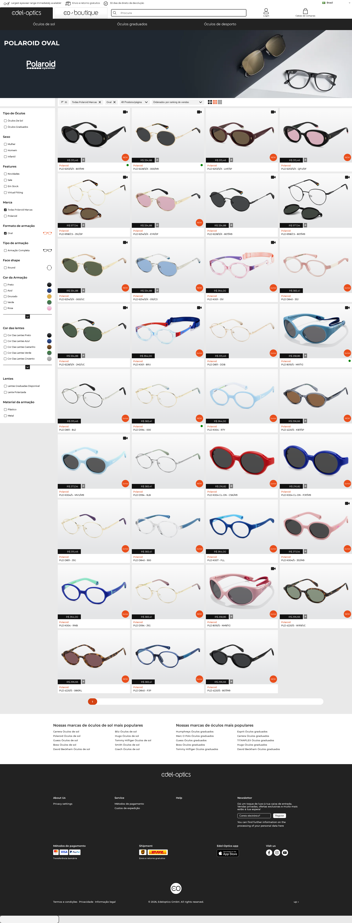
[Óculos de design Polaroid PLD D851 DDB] (242, 329)
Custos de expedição (127, 808)
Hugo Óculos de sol (127, 735)
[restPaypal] (75, 852)
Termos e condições (65, 901)
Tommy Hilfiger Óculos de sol (133, 740)
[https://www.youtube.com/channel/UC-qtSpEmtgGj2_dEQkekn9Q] (285, 853)
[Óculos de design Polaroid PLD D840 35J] (316, 264)
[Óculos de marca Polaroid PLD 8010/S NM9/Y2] (242, 590)
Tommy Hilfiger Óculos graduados (197, 749)
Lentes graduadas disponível (24, 386)
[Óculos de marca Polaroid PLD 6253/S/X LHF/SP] (242, 133)
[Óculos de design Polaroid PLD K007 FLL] (242, 525)
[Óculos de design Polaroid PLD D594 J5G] (168, 590)
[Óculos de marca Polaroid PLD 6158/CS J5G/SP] (94, 198)
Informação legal (105, 901)
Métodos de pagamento (129, 803)
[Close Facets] (27, 102)
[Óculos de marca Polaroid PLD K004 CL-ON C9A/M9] (242, 459)
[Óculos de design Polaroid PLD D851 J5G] (94, 525)
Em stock (13, 186)
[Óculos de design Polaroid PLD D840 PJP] (168, 655)
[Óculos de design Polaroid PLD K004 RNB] (94, 590)
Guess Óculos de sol (65, 740)
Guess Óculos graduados (191, 740)
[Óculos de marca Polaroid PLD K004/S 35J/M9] (316, 525)
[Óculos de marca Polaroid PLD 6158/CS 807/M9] (316, 198)
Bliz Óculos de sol (126, 731)
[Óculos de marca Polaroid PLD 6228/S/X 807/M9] (242, 198)
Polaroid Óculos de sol (66, 735)
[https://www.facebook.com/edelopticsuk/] (269, 853)
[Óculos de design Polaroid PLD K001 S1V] (242, 264)
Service (119, 797)
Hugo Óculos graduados (252, 744)
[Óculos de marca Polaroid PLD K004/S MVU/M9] (94, 459)
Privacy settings (62, 803)
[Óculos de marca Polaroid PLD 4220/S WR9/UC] (316, 590)
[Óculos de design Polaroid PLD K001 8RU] (168, 329)
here (281, 825)
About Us (59, 797)
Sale (10, 180)
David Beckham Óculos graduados (258, 749)
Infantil (11, 156)
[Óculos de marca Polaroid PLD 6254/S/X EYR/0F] (168, 198)
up (296, 901)
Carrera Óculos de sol (66, 731)
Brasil (330, 2)
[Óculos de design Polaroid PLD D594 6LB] (168, 459)
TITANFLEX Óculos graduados (255, 740)
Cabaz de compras (305, 15)
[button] (26, 13)
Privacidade (86, 901)
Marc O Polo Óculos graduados (195, 735)
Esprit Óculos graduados (252, 731)
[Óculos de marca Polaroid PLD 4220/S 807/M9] (242, 655)
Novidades (13, 173)
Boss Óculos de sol (64, 744)
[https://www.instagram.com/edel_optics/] (277, 853)
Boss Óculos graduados (190, 744)
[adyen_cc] (56, 852)
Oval (10, 233)
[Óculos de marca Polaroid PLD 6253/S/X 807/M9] (94, 133)
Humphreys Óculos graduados (195, 731)
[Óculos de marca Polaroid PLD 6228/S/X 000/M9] (168, 133)
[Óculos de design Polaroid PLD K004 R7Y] (242, 394)
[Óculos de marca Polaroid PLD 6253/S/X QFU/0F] (316, 133)
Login (266, 15)
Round (11, 267)
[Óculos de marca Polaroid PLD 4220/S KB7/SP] (316, 394)
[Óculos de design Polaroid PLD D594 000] (168, 394)
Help (179, 797)
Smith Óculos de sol (127, 744)
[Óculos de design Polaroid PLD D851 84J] (94, 394)
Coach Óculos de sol (127, 749)
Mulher (11, 144)
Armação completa (19, 250)
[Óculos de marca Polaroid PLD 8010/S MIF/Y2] (316, 329)
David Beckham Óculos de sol (71, 749)
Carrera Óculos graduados (253, 735)
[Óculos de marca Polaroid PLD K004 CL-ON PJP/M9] (316, 459)
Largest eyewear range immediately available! (36, 3)
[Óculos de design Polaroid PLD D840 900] (168, 525)
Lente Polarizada (17, 392)
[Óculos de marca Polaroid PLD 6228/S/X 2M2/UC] (94, 329)
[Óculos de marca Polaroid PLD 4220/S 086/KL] (94, 655)
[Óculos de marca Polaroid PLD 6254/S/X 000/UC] (94, 264)
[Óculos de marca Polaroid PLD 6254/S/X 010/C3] (168, 264)
